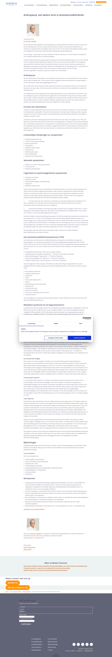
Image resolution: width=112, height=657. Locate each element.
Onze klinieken (52, 639)
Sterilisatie (88, 5)
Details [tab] (56, 323)
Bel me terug (52, 647)
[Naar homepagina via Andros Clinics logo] (11, 4)
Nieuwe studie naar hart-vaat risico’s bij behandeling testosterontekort (45, 570)
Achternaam (23, 615)
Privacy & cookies (70, 651)
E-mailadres (26, 619)
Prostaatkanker (29, 5)
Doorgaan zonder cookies (55, 338)
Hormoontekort (78, 5)
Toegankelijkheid (88, 651)
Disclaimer (79, 651)
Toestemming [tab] (31, 323)
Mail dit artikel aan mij (18, 587)
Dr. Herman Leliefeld (30, 41)
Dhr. (23, 609)
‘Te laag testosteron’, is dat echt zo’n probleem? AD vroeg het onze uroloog (47, 568)
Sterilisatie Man (36, 650)
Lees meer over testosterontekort (34, 509)
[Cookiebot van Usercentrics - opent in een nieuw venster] (84, 318)
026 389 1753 (92, 2)
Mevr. (23, 611)
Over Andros (98, 5)
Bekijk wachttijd (52, 644)
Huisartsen (85, 2)
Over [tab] (80, 323)
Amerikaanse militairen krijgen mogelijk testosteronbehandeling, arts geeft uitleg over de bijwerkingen (55, 566)
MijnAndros (74, 2)
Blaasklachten (53, 5)
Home (7, 591)
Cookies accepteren (79, 338)
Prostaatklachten (41, 5)
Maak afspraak (101, 2)
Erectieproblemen (65, 5)
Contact (50, 650)
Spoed (79, 2)
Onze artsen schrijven (15, 591)
